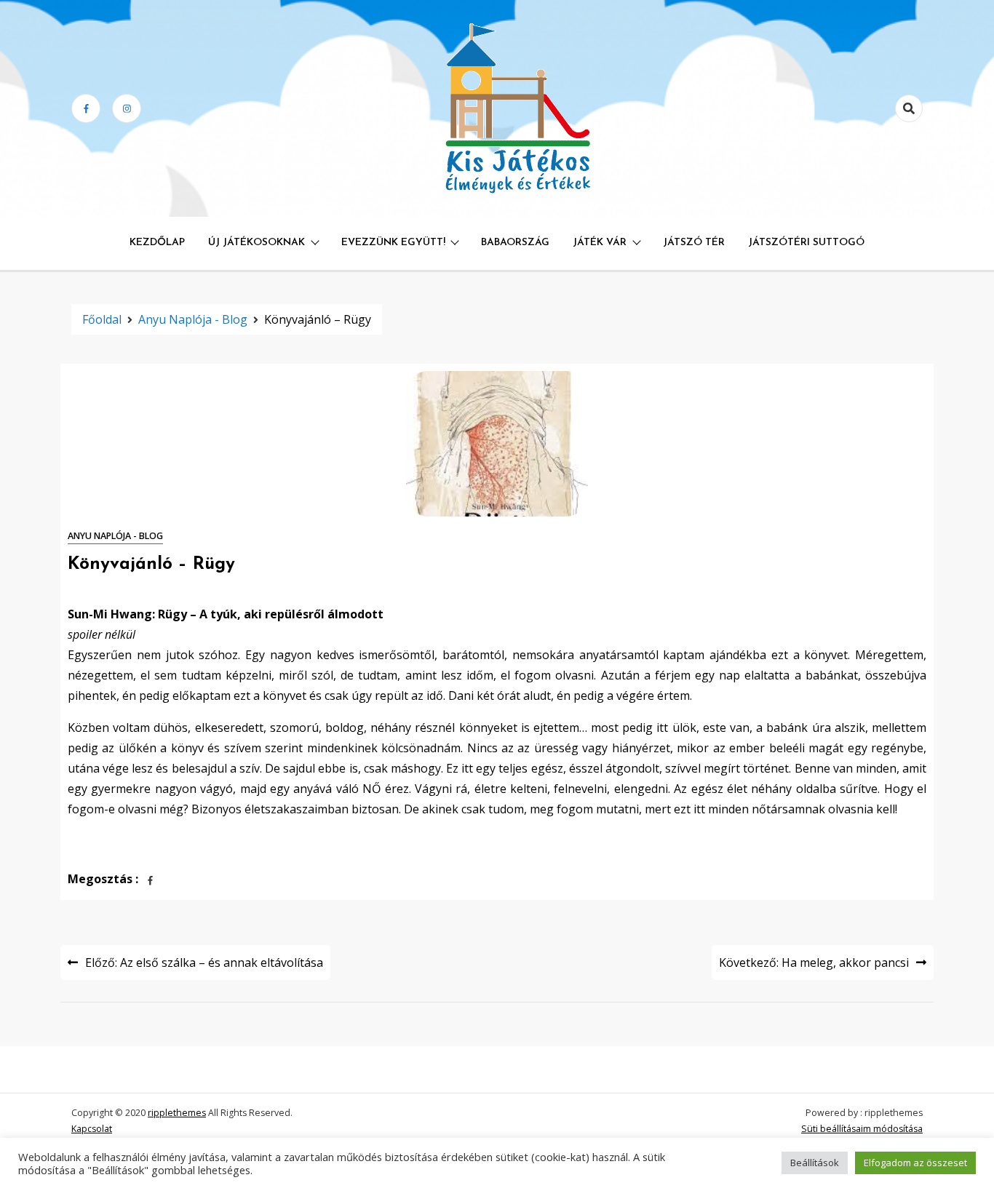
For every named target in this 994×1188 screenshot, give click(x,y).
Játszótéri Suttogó (806, 242)
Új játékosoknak (256, 242)
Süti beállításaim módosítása (862, 1129)
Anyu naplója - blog (115, 536)
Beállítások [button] (814, 1162)
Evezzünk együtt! (393, 242)
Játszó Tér (694, 242)
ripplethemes (177, 1113)
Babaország (515, 242)
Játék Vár (600, 242)
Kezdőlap (157, 242)
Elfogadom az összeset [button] (915, 1162)
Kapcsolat (91, 1129)
